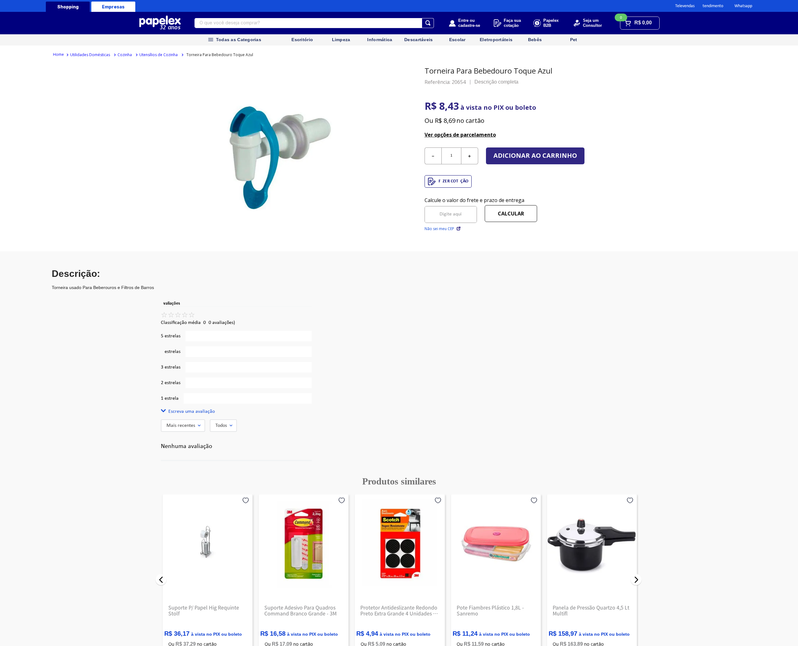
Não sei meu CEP (439, 229)
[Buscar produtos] (428, 23)
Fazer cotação (454, 181)
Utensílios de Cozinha (158, 54)
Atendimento (711, 6)
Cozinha (125, 54)
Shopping (68, 6)
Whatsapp (743, 6)
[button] (236, 411)
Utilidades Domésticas (90, 54)
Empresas (113, 6)
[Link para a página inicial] (58, 55)
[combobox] (314, 23)
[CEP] (451, 210)
